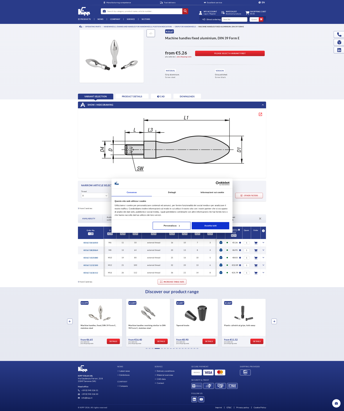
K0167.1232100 (91, 265)
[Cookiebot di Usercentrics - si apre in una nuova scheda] (218, 183)
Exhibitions (124, 375)
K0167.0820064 (91, 250)
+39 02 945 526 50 (89, 394)
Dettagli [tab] (172, 192)
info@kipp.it (86, 398)
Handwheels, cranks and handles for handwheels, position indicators (137, 27)
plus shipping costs (184, 57)
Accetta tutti (210, 225)
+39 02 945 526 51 (89, 390)
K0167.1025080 (91, 258)
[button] (147, 348)
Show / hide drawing (100, 104)
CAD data (161, 379)
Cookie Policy (260, 407)
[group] (100, 323)
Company (115, 19)
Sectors (146, 19)
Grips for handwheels (185, 27)
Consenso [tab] (132, 192)
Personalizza (170, 225)
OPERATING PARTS (93, 27)
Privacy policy (242, 407)
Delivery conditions (166, 371)
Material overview (165, 375)
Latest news (124, 371)
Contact (160, 383)
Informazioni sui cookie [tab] (212, 192)
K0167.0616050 (91, 243)
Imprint (218, 407)
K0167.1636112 (91, 273)
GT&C (229, 407)
